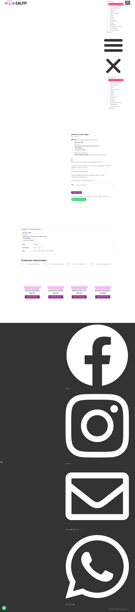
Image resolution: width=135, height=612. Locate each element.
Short (112, 19)
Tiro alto (113, 9)
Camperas (113, 21)
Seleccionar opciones (32, 296)
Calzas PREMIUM (115, 8)
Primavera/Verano (116, 6)
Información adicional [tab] (35, 229)
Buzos (112, 23)
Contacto (110, 32)
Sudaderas (113, 28)
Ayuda (92, 180)
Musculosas (114, 30)
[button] (113, 56)
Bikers (112, 17)
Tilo (128, 609)
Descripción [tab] (24, 229)
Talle (72, 184)
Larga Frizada (114, 13)
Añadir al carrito (77, 192)
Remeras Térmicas (115, 26)
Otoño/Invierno (115, 4)
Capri (111, 15)
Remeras (112, 24)
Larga (112, 11)
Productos (110, 1)
